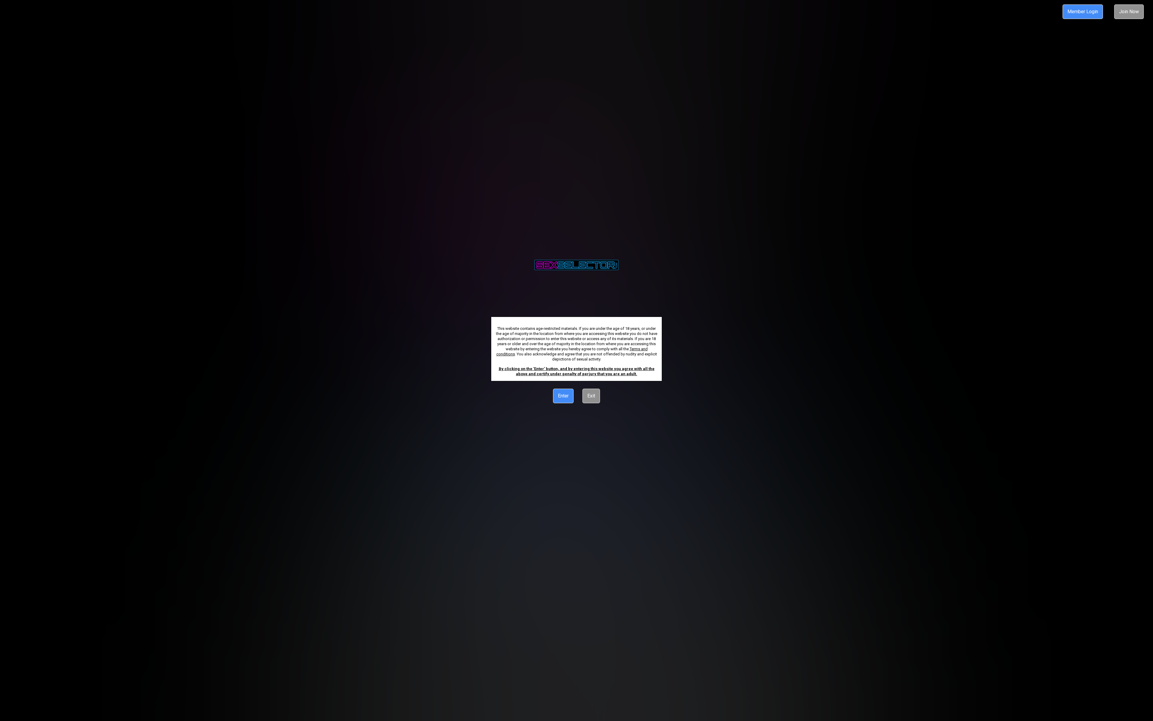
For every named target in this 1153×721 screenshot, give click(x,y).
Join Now (1129, 11)
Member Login (1082, 11)
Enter (563, 396)
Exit (591, 396)
